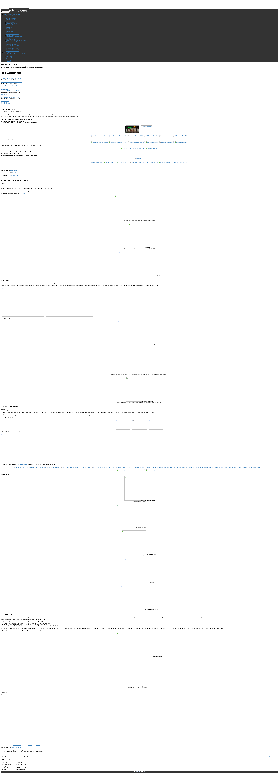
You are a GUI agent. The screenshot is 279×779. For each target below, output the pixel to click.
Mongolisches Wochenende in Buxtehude (16, 40)
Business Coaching (10, 58)
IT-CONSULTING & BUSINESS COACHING (14, 53)
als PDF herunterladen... (14, 168)
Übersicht (3, 75)
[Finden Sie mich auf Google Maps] (144, 772)
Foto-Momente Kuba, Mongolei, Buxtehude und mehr (10, 90)
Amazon (38, 745)
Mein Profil (9, 56)
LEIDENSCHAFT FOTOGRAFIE (11, 14)
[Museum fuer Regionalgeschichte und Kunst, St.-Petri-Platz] (77, 466)
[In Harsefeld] (139, 158)
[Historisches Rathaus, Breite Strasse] (53, 466)
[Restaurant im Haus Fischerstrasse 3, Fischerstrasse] (129, 466)
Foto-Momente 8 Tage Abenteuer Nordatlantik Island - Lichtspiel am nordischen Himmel (10, 96)
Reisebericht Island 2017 (12, 48)
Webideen (8, 60)
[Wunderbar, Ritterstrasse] (202, 466)
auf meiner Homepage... (13, 175)
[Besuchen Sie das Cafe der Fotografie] (134, 772)
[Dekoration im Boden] (127, 147)
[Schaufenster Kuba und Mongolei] (100, 135)
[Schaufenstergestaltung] (133, 125)
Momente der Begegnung (12, 23)
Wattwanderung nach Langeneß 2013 (15, 47)
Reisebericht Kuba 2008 (12, 44)
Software (8, 61)
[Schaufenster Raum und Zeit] (167, 135)
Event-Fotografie (10, 22)
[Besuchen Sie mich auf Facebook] (138, 772)
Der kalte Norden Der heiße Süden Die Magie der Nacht (5, 102)
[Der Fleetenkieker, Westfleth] (257, 466)
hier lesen (23, 193)
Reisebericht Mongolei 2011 (12, 45)
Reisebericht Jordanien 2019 (12, 51)
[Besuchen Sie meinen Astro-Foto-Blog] (136, 772)
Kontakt (276, 756)
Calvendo (30, 745)
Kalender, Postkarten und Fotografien (9, 85)
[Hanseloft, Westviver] (215, 466)
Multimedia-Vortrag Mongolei (13, 41)
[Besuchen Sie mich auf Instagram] (139, 772)
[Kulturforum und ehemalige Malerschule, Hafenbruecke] (235, 466)
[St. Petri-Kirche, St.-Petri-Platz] (154, 469)
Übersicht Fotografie (11, 15)
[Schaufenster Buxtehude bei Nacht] (118, 135)
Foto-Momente (9, 31)
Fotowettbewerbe (10, 35)
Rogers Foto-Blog (10, 19)
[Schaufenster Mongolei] (110, 161)
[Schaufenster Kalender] (181, 135)
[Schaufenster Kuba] (182, 161)
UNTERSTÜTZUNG (8, 52)
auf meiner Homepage (18, 745)
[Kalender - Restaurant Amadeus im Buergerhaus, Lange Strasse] (180, 466)
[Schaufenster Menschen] (152, 135)
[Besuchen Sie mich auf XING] (141, 772)
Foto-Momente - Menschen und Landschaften (11, 82)
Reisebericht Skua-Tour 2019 (13, 49)
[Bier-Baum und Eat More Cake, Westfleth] (153, 466)
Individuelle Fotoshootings (12, 34)
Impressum (264, 756)
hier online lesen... (14, 170)
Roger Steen (9, 55)
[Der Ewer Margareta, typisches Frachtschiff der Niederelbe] (29, 466)
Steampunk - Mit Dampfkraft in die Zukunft (11, 78)
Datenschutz (271, 756)
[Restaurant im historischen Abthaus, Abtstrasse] (104, 466)
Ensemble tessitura (10, 39)
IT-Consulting (9, 57)
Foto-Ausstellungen (10, 32)
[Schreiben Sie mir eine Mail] (142, 772)
